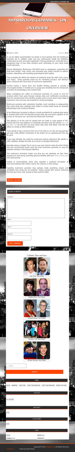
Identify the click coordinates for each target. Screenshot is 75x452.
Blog (66, 53)
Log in (8, 385)
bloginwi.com (50, 447)
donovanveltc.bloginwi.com (59, 1)
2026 (8, 412)
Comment (10, 197)
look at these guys (61, 156)
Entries (40, 435)
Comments (11, 438)
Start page (22, 385)
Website (10, 234)
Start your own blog (33, 385)
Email (9, 227)
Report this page (14, 180)
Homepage (14, 385)
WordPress (40, 438)
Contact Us (10, 449)
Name (9, 219)
